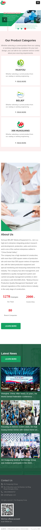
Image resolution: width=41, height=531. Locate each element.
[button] (38, 2)
